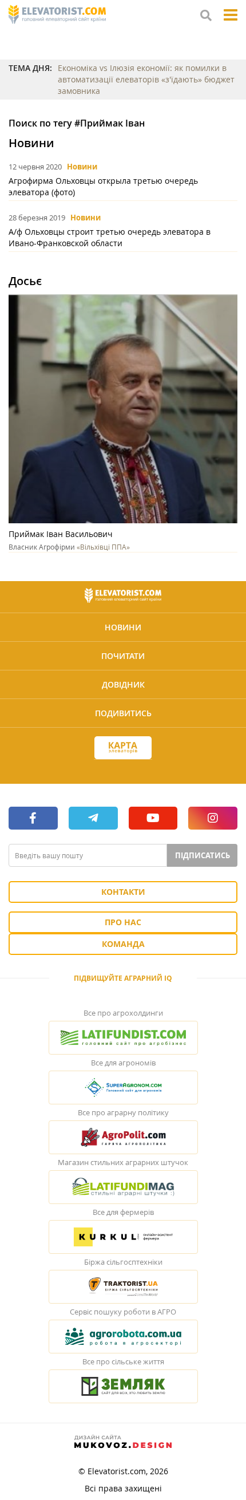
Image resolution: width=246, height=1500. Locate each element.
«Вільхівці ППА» (103, 546)
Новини (82, 166)
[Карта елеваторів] (123, 748)
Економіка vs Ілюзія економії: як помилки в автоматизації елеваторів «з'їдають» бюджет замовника (146, 79)
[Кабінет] (123, 768)
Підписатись (202, 855)
